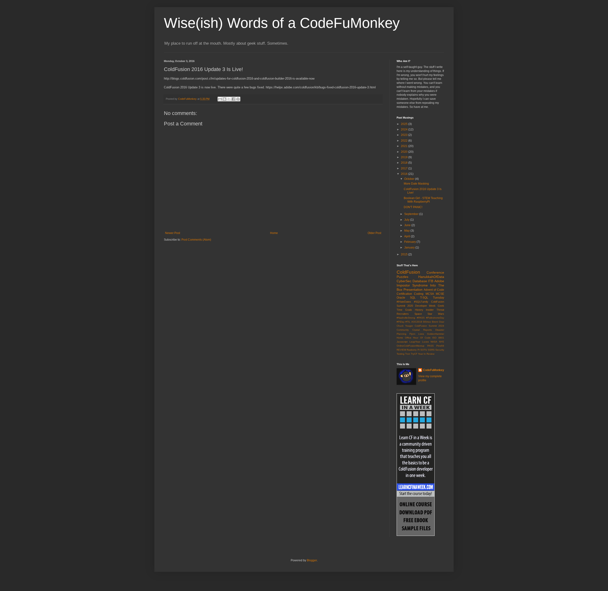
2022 (404, 140)
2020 (404, 151)
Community (403, 330)
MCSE (440, 294)
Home (274, 233)
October (409, 179)
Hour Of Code (421, 337)
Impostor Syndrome (412, 285)
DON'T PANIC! (413, 207)
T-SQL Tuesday (432, 297)
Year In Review (426, 354)
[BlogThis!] (224, 99)
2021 (404, 146)
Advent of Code (434, 289)
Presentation (413, 289)
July (407, 219)
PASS (430, 345)
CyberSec (404, 281)
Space (418, 313)
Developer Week (425, 305)
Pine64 (440, 345)
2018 (404, 162)
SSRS (431, 349)
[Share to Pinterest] (238, 99)
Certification (404, 294)
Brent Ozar (438, 321)
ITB (430, 281)
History (419, 309)
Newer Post (172, 233)
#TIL (407, 321)
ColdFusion (408, 272)
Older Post (374, 233)
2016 (404, 174)
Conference (435, 272)
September (411, 214)
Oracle (401, 297)
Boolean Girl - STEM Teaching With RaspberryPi (423, 199)
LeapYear (414, 341)
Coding (418, 294)
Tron (407, 354)
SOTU (423, 349)
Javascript (402, 341)
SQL (413, 297)
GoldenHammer (435, 334)
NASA (434, 341)
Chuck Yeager (405, 325)
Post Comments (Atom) (196, 239)
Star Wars (436, 313)
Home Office (404, 337)
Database (420, 281)
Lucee (425, 341)
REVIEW (401, 349)
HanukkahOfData (431, 277)
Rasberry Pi (413, 349)
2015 (404, 254)
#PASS (421, 317)
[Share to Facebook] (233, 99)
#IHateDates (404, 301)
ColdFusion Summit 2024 (429, 325)
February (410, 241)
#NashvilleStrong (406, 317)
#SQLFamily (421, 301)
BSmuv (427, 321)
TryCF (414, 354)
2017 (404, 168)
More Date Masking (416, 183)
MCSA (430, 294)
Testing (400, 354)
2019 (404, 157)
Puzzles (402, 277)
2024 (404, 129)
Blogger (312, 560)
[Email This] (220, 99)
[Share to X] (229, 99)
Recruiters (403, 313)
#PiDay (400, 321)
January (409, 247)
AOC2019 (416, 321)
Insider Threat (435, 309)
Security (439, 349)
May (407, 230)
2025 (404, 124)
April (407, 236)
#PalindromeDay (435, 317)
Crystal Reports (422, 330)
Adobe (439, 281)
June (407, 225)
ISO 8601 (438, 337)
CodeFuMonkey (433, 370)
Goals (408, 309)
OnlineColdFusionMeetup (410, 345)
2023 (404, 135)
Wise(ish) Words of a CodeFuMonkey (282, 23)
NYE (441, 341)
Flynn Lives (416, 334)
